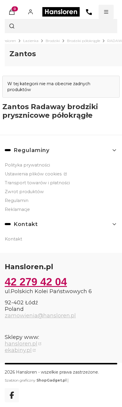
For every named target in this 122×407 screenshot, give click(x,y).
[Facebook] (12, 395)
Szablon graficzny (36, 380)
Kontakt (13, 239)
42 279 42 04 (36, 282)
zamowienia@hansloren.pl (40, 315)
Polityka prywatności (27, 165)
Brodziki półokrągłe (83, 40)
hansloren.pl (21, 343)
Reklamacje (17, 209)
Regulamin (16, 200)
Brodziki (53, 40)
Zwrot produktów (24, 191)
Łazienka (30, 40)
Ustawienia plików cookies (34, 174)
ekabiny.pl (18, 350)
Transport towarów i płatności (37, 182)
